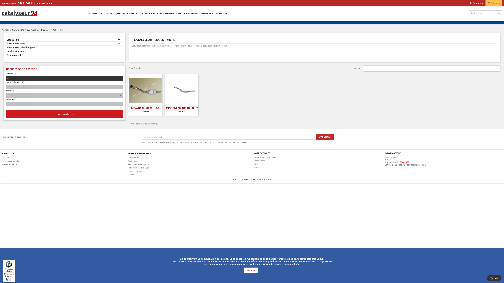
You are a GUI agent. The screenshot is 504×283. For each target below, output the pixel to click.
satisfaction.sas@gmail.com (412, 164)
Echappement (14, 55)
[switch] (8, 279)
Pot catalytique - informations (119, 13)
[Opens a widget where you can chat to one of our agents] (494, 278)
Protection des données (138, 168)
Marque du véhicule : (15, 82)
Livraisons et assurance (198, 13)
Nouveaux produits (10, 161)
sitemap (131, 174)
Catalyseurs (13, 40)
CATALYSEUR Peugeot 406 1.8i (145, 108)
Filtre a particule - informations (161, 13)
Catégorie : (11, 73)
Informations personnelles (265, 157)
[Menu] (13, 261)
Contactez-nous (44, 3)
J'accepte (251, 270)
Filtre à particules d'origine (21, 47)
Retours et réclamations (138, 164)
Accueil (93, 13)
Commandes (259, 160)
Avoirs (256, 164)
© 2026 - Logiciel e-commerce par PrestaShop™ (252, 179)
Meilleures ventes (10, 164)
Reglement (222, 13)
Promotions (7, 157)
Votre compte (262, 153)
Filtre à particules (16, 43)
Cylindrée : (10, 99)
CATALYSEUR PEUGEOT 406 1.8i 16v (182, 108)
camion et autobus (16, 51)
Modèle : (10, 90)
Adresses (258, 167)
